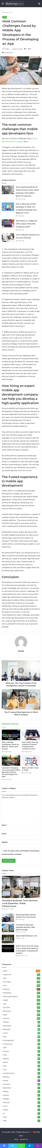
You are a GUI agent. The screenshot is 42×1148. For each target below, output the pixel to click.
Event (5, 1106)
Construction (7, 1044)
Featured (6, 1102)
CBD (4, 1048)
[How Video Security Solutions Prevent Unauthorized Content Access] (31, 735)
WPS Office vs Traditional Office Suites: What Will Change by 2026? (26, 224)
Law (4, 1004)
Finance (6, 1051)
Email (4, 834)
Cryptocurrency (9, 1073)
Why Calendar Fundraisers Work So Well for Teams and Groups (10, 745)
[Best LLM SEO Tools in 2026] (31, 760)
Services (6, 1018)
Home (6, 12)
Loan (5, 1069)
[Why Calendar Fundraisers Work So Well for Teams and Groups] (11, 735)
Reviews (6, 1077)
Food (5, 1055)
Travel (5, 1033)
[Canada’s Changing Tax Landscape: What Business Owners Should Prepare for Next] (11, 760)
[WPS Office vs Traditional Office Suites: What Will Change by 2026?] (8, 223)
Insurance (6, 1084)
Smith (7, 49)
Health (5, 1000)
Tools (5, 1117)
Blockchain (7, 1011)
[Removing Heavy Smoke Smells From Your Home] (8, 918)
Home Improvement (10, 996)
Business (6, 989)
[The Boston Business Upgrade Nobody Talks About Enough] (8, 928)
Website (5, 842)
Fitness (5, 1110)
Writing (5, 1091)
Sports (5, 1062)
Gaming (6, 1058)
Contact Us (24, 1139)
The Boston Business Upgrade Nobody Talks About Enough (25, 927)
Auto (4, 1037)
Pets (4, 1066)
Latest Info (7, 974)
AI (4, 1113)
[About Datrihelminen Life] (8, 939)
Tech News (7, 982)
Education (6, 1029)
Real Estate (7, 1026)
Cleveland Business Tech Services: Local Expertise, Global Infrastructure (20, 903)
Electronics (7, 1088)
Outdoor (6, 1095)
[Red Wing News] (15, 4)
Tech (11, 12)
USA (4, 978)
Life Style (6, 1007)
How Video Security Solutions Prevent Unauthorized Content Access (30, 745)
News (5, 1015)
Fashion (6, 1022)
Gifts (4, 1121)
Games (5, 1080)
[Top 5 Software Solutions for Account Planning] (8, 237)
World (5, 971)
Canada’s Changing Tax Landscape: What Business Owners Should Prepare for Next (11, 772)
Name (4, 825)
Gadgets (6, 1099)
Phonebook (7, 993)
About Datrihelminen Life (26, 936)
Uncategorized (8, 1040)
